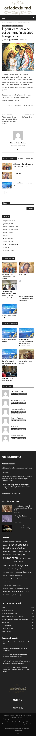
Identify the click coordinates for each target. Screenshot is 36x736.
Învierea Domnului (21, 726)
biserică (6, 551)
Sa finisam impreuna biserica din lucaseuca (17, 728)
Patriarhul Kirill (19, 588)
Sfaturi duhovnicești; (8, 595)
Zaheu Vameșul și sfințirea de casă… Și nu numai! (9, 363)
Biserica (5, 545)
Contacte (6, 247)
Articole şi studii (11, 22)
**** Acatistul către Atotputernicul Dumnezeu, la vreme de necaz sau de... (23, 518)
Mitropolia (10, 569)
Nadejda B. (14, 427)
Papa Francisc (18, 575)
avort (25, 541)
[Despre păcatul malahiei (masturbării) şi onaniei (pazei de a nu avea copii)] (7, 528)
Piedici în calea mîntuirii (24, 718)
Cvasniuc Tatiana (17, 418)
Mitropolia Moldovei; (20, 569)
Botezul (14, 551)
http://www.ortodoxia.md (18, 145)
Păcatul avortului (24, 720)
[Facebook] (18, 149)
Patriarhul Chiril (7, 585)
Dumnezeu (10, 558)
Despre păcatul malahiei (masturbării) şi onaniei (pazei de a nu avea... (23, 528)
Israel (12, 565)
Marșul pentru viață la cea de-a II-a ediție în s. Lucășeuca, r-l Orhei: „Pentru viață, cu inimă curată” (16, 487)
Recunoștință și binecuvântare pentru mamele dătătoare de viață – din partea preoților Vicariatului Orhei (17, 479)
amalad (5, 648)
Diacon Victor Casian (12, 39)
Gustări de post (8, 241)
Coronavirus (7, 555)
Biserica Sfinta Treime (10, 244)
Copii (25, 551)
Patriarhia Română (22, 578)
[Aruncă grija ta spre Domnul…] (26, 354)
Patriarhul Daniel (17, 585)
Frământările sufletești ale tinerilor (22, 724)
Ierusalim (5, 562)
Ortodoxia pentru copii (11, 720)
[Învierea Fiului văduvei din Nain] (7, 185)
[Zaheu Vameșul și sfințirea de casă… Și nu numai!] (9, 354)
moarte (29, 569)
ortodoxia (11, 575)
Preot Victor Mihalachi (18, 409)
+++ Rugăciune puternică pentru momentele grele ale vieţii (23, 508)
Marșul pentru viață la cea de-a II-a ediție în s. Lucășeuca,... (26, 298)
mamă (4, 569)
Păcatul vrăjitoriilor (12, 722)
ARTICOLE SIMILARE (9, 159)
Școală (21, 595)
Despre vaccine (6, 724)
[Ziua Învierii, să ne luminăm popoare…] (9, 371)
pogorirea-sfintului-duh (9, 718)
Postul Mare (11, 726)
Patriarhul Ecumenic (8, 588)
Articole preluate (8, 233)
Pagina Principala (9, 221)
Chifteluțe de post (28, 117)
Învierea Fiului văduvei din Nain (11, 493)
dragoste (21, 555)
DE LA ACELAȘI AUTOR (25, 159)
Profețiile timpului (9, 250)
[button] (3, 17)
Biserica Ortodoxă (18, 545)
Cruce (15, 555)
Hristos (22, 558)
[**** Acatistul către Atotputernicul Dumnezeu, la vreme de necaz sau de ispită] (7, 518)
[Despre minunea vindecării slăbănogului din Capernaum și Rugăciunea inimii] (26, 333)
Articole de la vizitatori (10, 230)
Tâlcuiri (5, 235)
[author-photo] (18, 140)
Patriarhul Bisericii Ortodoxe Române (12, 582)
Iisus (10, 562)
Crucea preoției (23, 722)
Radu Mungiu (7, 661)
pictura (26, 588)
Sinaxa (17, 595)
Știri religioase (8, 224)
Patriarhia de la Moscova (9, 578)
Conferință (20, 551)
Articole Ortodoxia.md (24, 22)
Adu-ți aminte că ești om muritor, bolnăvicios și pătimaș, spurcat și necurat (10, 120)
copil (29, 551)
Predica (6, 592)
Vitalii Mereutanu (17, 436)
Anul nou (19, 541)
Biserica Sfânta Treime (14, 548)
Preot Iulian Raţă (17, 391)
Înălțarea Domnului (9, 715)
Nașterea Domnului (23, 572)
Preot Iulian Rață (20, 592)
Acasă (3, 22)
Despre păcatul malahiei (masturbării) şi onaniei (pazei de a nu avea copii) (16, 669)
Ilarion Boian (6, 565)
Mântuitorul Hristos (8, 572)
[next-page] (6, 192)
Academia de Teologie (8, 541)
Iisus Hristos (18, 562)
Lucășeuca (21, 565)
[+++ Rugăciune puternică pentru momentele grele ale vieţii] (7, 508)
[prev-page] (3, 192)
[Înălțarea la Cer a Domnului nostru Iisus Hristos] (7, 166)
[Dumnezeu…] (7, 175)
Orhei (5, 575)
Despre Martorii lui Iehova (23, 715)
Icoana (29, 558)
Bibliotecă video (8, 238)
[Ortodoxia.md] (18, 7)
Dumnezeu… (17, 173)
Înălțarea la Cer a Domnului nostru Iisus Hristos (9, 276)
